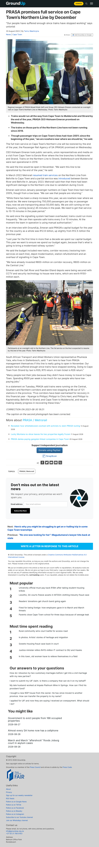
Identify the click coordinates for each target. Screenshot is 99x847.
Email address (17, 504)
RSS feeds (10, 798)
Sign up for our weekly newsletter (19, 795)
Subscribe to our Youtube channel (19, 817)
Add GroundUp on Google (83, 35)
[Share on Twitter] (47, 463)
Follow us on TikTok (13, 805)
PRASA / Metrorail (35, 420)
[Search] (86, 3)
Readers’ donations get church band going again (42, 601)
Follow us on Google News (16, 802)
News (8, 34)
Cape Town (17, 34)
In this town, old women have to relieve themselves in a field (48, 656)
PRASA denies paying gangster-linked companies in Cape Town (40, 439)
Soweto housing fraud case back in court (39, 644)
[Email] (51, 463)
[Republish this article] (60, 463)
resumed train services (45, 175)
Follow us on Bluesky (14, 811)
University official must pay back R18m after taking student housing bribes (51, 589)
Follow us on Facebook (15, 808)
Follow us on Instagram (15, 814)
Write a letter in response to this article (49, 546)
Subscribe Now (20, 511)
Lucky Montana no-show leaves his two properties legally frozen (40, 434)
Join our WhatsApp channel (17, 820)
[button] (91, 3)
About (8, 789)
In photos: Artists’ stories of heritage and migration (43, 637)
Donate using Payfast (49, 450)
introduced (64, 178)
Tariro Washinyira (31, 31)
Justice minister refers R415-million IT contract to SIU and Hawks (50, 650)
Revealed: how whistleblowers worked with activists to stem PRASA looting (45, 426)
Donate (79, 3)
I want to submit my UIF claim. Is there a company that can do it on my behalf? (48, 681)
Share (68, 35)
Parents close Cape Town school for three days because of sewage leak (54, 614)
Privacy (9, 792)
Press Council (35, 767)
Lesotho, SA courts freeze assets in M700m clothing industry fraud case (54, 595)
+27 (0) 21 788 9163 (14, 833)
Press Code (67, 767)
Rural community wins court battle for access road (43, 631)
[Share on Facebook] (42, 463)
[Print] (56, 463)
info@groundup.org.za (15, 831)
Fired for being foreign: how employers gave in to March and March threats (51, 609)
